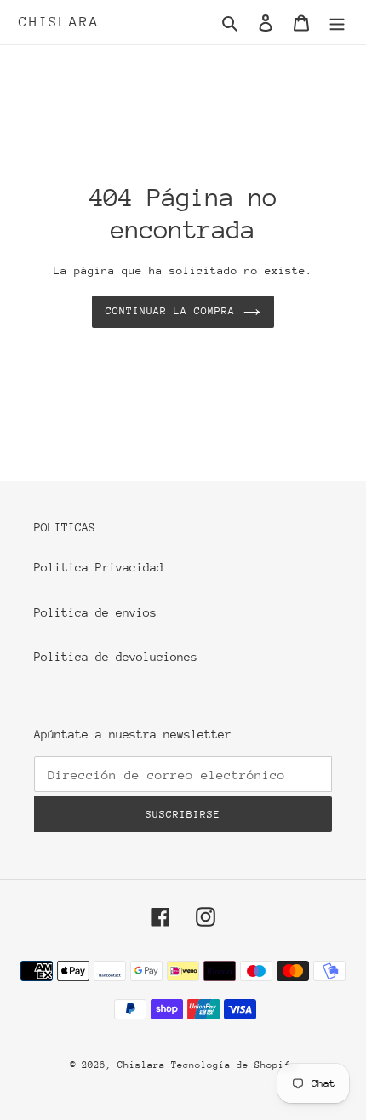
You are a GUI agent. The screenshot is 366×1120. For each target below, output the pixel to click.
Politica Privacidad (98, 567)
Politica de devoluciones (115, 656)
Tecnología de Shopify (233, 1065)
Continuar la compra (171, 311)
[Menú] (337, 22)
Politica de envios (95, 612)
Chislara (59, 22)
